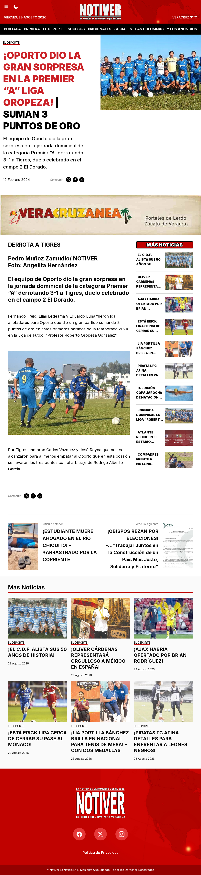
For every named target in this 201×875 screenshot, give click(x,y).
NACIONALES (99, 29)
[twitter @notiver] (100, 834)
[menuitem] (100, 852)
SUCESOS (76, 29)
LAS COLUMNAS (149, 29)
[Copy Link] (82, 180)
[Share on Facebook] (75, 180)
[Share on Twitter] (68, 180)
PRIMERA (32, 29)
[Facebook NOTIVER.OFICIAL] (79, 834)
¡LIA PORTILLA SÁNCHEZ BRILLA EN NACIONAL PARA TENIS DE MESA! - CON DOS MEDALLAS (100, 741)
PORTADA (12, 29)
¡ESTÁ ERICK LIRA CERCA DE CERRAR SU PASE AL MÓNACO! (148, 330)
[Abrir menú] (6, 6)
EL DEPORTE (54, 29)
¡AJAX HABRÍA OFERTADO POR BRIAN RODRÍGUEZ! (160, 655)
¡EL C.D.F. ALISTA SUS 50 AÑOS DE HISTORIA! (37, 652)
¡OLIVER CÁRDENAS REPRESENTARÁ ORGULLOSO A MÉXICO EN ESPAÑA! (98, 658)
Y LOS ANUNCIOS (182, 29)
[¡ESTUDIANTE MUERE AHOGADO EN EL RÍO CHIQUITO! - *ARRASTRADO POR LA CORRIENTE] (23, 546)
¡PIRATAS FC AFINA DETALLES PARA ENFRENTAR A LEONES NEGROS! (160, 741)
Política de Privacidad (101, 852)
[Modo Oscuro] (15, 6)
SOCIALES (123, 29)
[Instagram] (121, 834)
